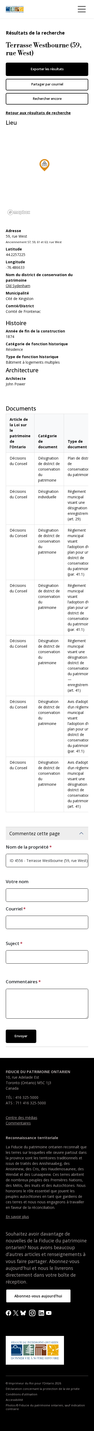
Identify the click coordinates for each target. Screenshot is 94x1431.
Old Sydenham (18, 285)
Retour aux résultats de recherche (38, 112)
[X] (16, 1312)
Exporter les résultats (47, 69)
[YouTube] (48, 1312)
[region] (44, 172)
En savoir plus (17, 1216)
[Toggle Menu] (81, 9)
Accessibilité (14, 1400)
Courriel (14, 909)
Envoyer (20, 1036)
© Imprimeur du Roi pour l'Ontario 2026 (33, 1383)
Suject (12, 943)
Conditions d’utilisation (21, 1394)
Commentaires (22, 982)
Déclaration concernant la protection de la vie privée (43, 1389)
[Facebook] (8, 1312)
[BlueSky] (23, 1312)
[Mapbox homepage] (18, 212)
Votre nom (17, 881)
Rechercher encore (47, 98)
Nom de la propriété (27, 847)
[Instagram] (32, 1312)
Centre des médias (21, 1117)
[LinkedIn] (41, 1312)
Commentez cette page (34, 833)
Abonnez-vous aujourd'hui (38, 1295)
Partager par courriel (47, 84)
